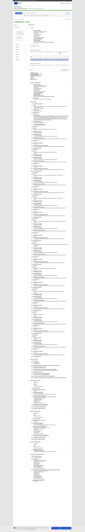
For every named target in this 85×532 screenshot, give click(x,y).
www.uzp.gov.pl (41, 468)
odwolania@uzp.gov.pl (39, 465)
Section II (17, 47)
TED (15, 19)
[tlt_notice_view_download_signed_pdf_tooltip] (59, 53)
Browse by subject (45, 15)
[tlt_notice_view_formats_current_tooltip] (67, 70)
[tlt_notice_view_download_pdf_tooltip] (31, 59)
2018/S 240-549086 (46, 374)
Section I (17, 44)
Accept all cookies (55, 528)
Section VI (17, 59)
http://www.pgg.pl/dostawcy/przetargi (48, 42)
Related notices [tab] (17, 27)
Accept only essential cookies (65, 528)
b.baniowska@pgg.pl (39, 38)
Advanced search (32, 15)
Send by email (19, 37)
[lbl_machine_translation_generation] (40, 63)
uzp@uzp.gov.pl (38, 475)
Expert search (39, 15)
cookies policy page (31, 527)
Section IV (17, 49)
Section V (17, 52)
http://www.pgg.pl (41, 41)
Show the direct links (20, 33)
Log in (64, 3)
